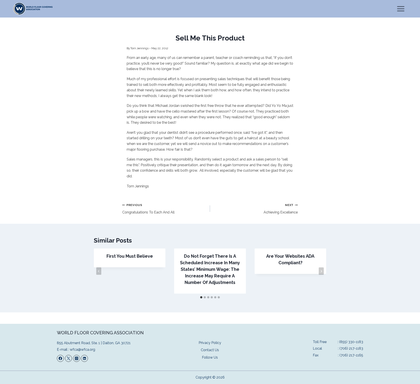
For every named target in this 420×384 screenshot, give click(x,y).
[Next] (321, 271)
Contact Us (210, 350)
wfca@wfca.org (82, 349)
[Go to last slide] (98, 271)
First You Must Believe (130, 256)
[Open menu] (400, 8)
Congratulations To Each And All (148, 208)
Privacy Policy (210, 343)
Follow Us (210, 357)
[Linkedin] (84, 358)
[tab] (201, 297)
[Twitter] (68, 358)
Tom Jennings (139, 48)
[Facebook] (60, 358)
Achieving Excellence (281, 208)
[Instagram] (76, 358)
